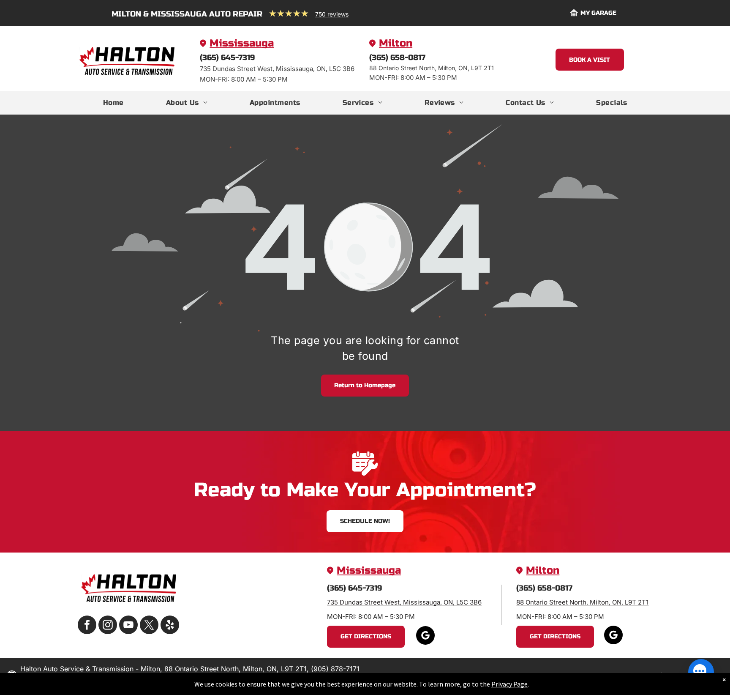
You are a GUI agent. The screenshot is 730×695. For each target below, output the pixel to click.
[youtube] (128, 626)
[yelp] (170, 626)
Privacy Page (509, 684)
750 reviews (332, 14)
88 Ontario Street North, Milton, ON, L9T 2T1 (582, 602)
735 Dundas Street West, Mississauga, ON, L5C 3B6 (404, 602)
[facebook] (87, 626)
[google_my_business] (425, 636)
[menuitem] (113, 103)
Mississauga (242, 43)
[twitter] (149, 626)
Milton (395, 43)
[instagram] (107, 626)
